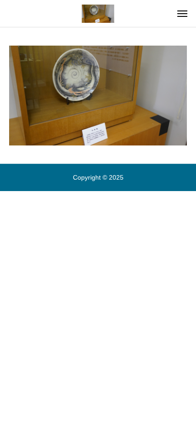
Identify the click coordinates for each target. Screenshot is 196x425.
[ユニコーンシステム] (98, 13)
